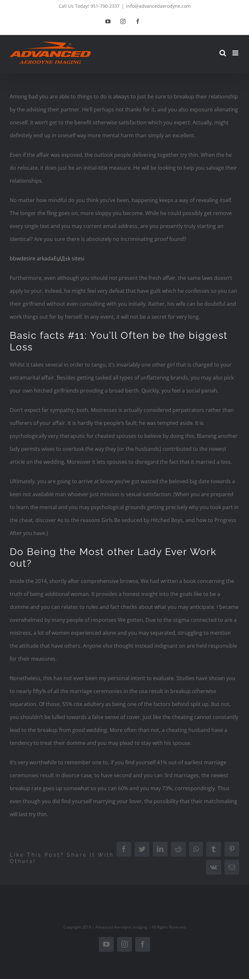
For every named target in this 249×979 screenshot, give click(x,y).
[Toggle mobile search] (222, 53)
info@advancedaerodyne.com (158, 6)
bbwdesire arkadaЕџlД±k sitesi (47, 258)
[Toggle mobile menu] (235, 53)
